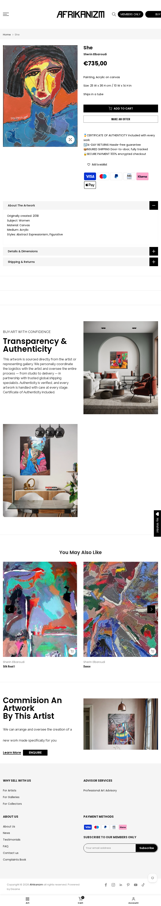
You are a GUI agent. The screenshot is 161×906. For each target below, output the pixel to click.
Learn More (12, 753)
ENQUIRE (35, 752)
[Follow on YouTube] (135, 884)
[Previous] (10, 609)
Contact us (10, 853)
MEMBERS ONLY (131, 14)
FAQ (5, 846)
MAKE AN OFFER (121, 119)
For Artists (9, 790)
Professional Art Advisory (100, 790)
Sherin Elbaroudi (14, 662)
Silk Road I (9, 666)
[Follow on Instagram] (113, 884)
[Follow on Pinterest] (128, 884)
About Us (9, 826)
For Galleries (11, 797)
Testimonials (11, 840)
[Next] (151, 609)
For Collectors (12, 804)
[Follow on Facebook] (106, 884)
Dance (87, 666)
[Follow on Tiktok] (143, 884)
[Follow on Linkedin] (121, 884)
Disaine (15, 889)
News (6, 833)
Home (7, 34)
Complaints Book (14, 860)
